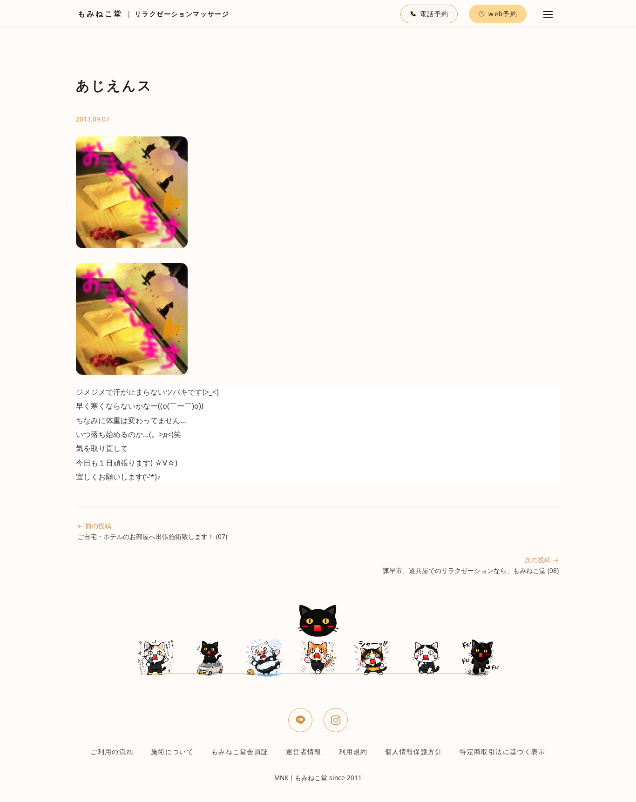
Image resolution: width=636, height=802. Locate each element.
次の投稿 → (471, 565)
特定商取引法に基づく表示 (502, 751)
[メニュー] (548, 14)
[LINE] (300, 720)
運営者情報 (304, 751)
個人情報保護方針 (413, 751)
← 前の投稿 (152, 531)
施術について (172, 751)
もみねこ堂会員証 (240, 751)
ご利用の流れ (111, 751)
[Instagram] (336, 720)
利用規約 (353, 751)
